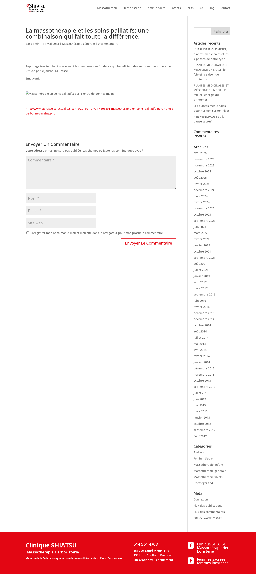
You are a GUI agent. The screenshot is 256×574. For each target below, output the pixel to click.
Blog (211, 8)
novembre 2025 (204, 165)
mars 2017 (201, 288)
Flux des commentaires (209, 512)
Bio (201, 8)
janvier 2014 (202, 362)
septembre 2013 (204, 387)
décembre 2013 (204, 368)
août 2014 (200, 331)
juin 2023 (200, 227)
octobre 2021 (202, 251)
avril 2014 (200, 350)
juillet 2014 (201, 337)
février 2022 (202, 239)
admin (35, 44)
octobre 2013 (202, 380)
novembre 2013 (204, 374)
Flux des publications (208, 505)
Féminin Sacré (203, 458)
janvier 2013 (202, 417)
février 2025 (202, 184)
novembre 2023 (204, 208)
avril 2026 (200, 153)
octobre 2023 (202, 214)
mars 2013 (201, 411)
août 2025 (200, 177)
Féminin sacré (155, 8)
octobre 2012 (202, 424)
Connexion (201, 499)
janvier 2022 (202, 245)
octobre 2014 (202, 325)
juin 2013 (200, 399)
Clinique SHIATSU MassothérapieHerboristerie (213, 548)
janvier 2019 (202, 276)
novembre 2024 (204, 190)
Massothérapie (107, 8)
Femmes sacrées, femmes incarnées (212, 561)
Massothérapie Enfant (208, 465)
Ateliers (199, 452)
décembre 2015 (204, 313)
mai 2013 (200, 405)
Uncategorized (203, 483)
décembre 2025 (204, 159)
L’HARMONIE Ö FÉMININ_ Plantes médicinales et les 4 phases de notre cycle (211, 54)
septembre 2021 (204, 258)
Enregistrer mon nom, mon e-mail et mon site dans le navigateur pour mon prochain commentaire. (97, 233)
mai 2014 (200, 344)
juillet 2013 (201, 393)
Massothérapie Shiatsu (209, 477)
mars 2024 (201, 196)
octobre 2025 (202, 171)
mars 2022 (201, 233)
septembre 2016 (204, 294)
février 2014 (202, 356)
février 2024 (202, 202)
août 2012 (200, 436)
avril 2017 (200, 282)
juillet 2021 (201, 270)
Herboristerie (132, 8)
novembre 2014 (204, 319)
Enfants (175, 8)
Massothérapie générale (78, 44)
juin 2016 (200, 300)
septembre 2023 (204, 221)
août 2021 (200, 264)
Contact (225, 8)
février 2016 (202, 307)
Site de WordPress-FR (208, 518)
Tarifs (190, 8)
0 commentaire (108, 44)
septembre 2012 (204, 430)
